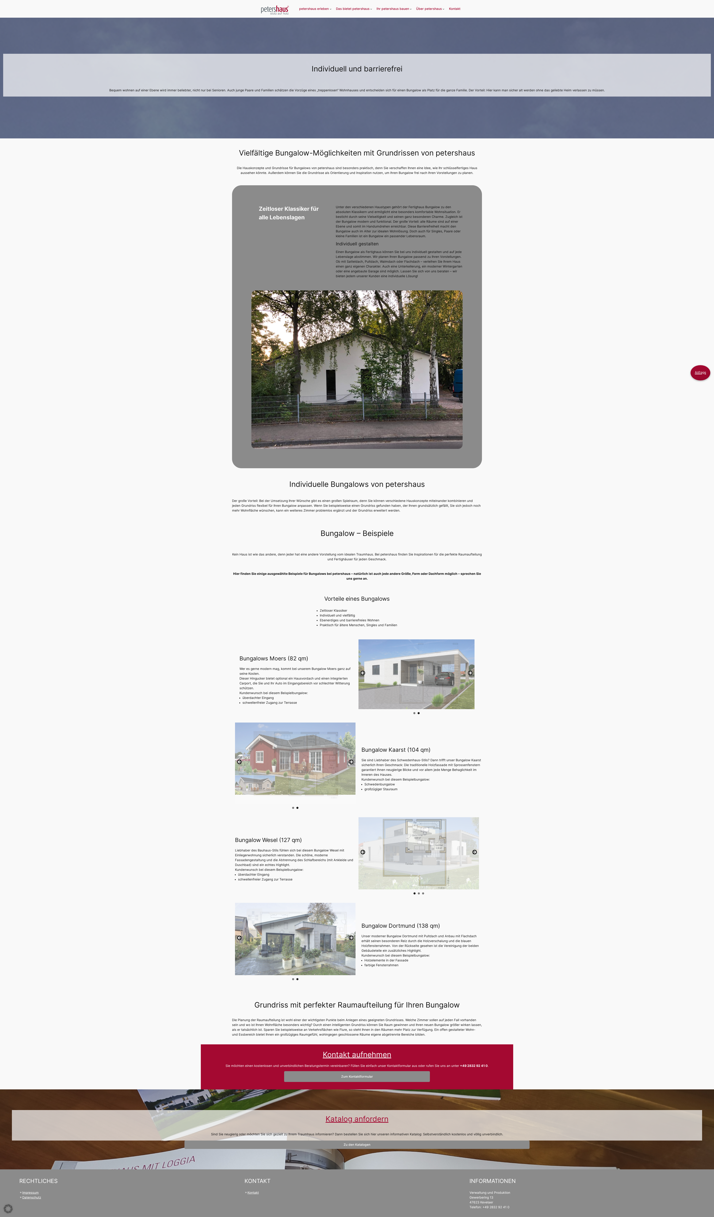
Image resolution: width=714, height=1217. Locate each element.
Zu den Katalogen (357, 1144)
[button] (8, 1209)
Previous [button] (363, 673)
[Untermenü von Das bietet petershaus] (371, 9)
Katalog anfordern (357, 1118)
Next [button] (470, 673)
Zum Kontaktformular (357, 1076)
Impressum (30, 1192)
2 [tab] (419, 713)
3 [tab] (423, 893)
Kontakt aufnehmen (357, 1054)
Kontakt (253, 1192)
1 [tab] (414, 713)
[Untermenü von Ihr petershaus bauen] (411, 9)
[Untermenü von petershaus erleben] (331, 9)
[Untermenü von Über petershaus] (443, 9)
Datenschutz (31, 1197)
